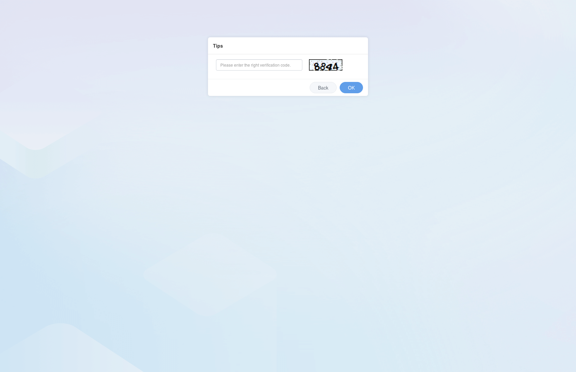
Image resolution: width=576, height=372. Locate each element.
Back (323, 87)
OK (351, 87)
